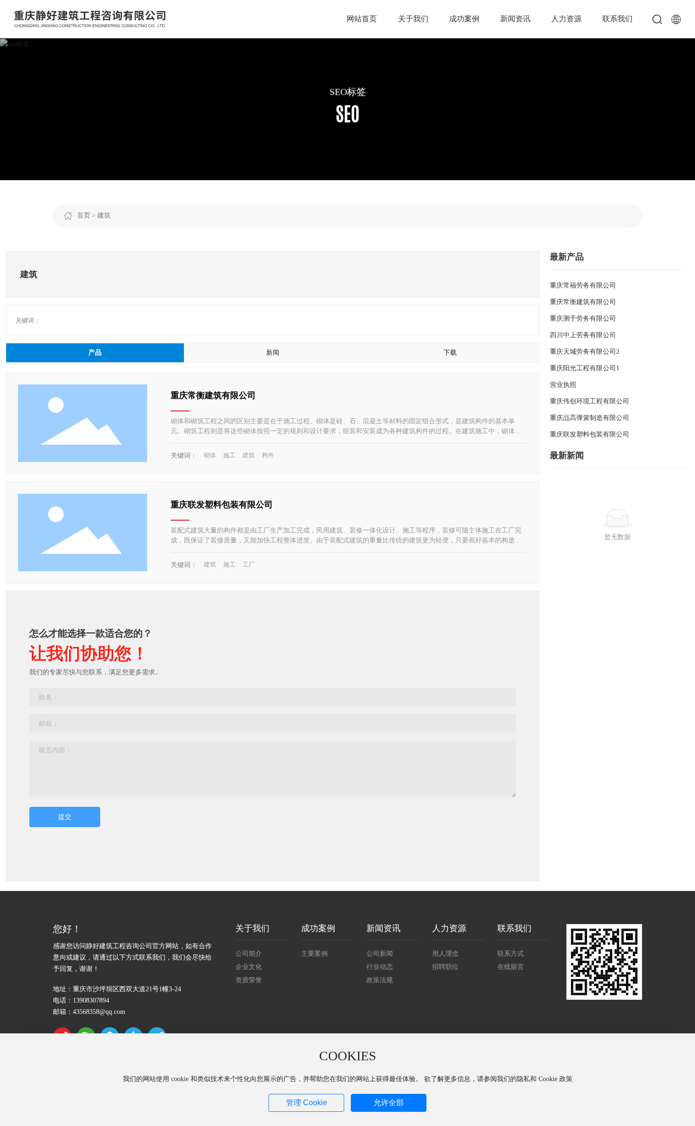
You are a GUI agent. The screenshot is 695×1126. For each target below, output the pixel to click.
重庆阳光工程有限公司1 (584, 368)
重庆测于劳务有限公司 (583, 318)
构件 (268, 455)
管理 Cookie (306, 1103)
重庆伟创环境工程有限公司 (589, 401)
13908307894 (91, 1000)
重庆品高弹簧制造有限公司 (589, 417)
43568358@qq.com (99, 1011)
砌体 (210, 455)
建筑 (249, 455)
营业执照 (563, 384)
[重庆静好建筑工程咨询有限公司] (89, 18)
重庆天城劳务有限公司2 (584, 351)
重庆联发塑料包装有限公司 (222, 504)
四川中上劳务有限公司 (583, 335)
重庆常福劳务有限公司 (583, 285)
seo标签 (348, 92)
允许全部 (389, 1103)
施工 (229, 455)
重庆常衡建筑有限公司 (213, 395)
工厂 (249, 564)
